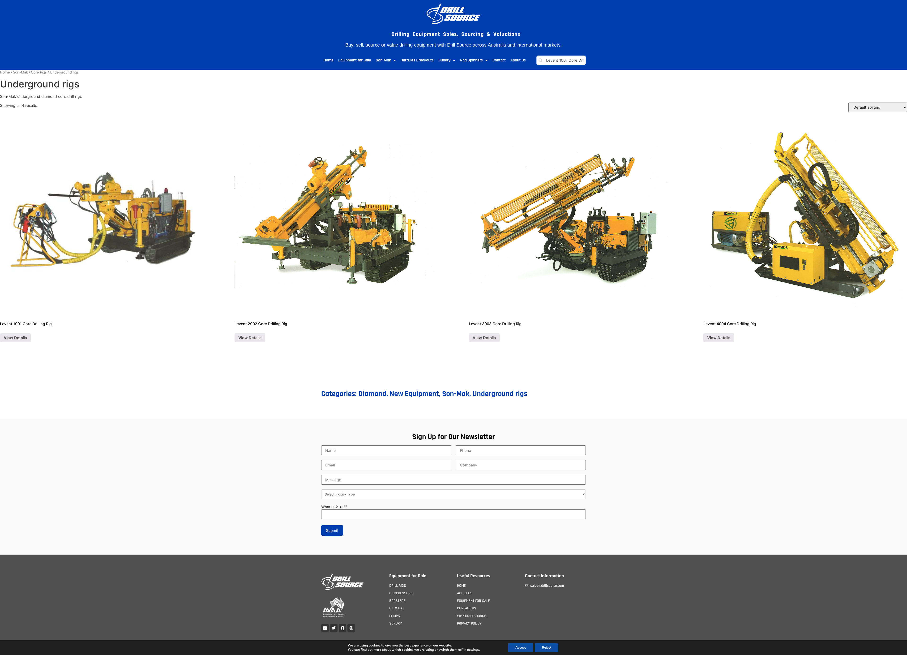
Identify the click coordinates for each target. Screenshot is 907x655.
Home (329, 60)
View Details (15, 337)
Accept (520, 647)
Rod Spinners (471, 60)
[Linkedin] (325, 628)
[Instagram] (351, 628)
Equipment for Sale (354, 60)
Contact (499, 60)
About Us (518, 60)
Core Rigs (39, 72)
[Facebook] (342, 628)
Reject (546, 647)
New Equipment (414, 394)
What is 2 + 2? (334, 507)
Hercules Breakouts (417, 60)
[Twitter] (334, 628)
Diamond (372, 394)
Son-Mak (383, 60)
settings (473, 650)
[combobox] (561, 60)
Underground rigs (500, 394)
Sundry (444, 60)
